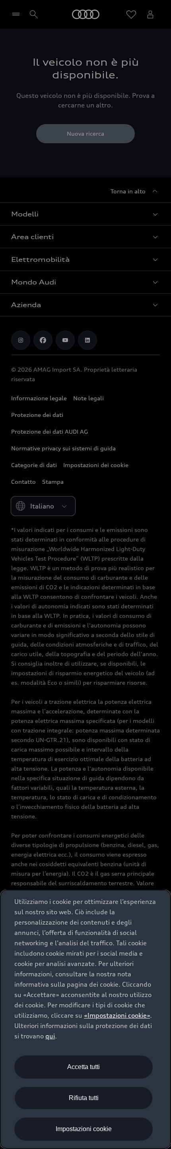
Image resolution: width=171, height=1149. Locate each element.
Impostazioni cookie (84, 1129)
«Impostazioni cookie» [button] (117, 1015)
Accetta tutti (83, 1066)
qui (50, 1036)
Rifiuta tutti (84, 1097)
